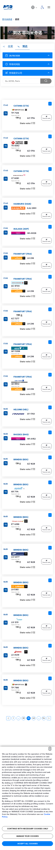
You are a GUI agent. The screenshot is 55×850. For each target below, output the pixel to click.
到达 (25, 46)
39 (29, 718)
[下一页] (49, 718)
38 (23, 718)
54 (44, 718)
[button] (34, 7)
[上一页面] (8, 718)
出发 (10, 46)
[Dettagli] (50, 103)
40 (34, 718)
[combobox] (27, 64)
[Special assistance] (42, 7)
